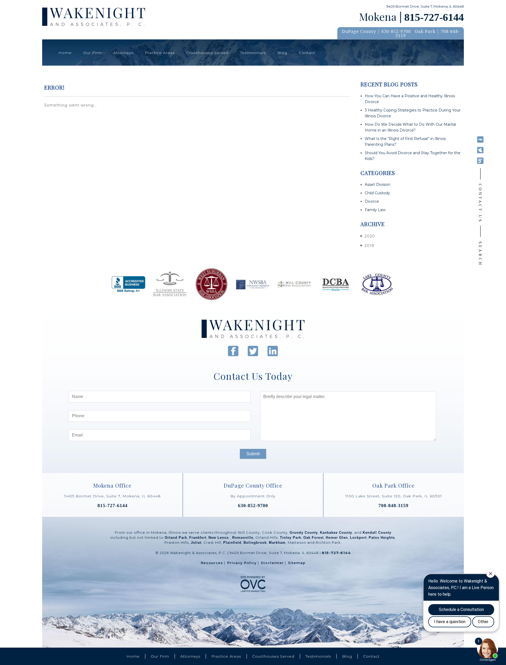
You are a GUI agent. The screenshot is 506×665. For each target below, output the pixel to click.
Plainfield (232, 543)
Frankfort (197, 538)
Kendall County (377, 533)
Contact (307, 52)
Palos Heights (382, 538)
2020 (368, 236)
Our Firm (92, 52)
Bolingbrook (255, 543)
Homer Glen (337, 538)
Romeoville (242, 538)
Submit (253, 454)
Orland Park (176, 538)
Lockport (358, 538)
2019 (367, 245)
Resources (212, 563)
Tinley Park (290, 538)
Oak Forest (313, 538)
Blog (282, 52)
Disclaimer (272, 563)
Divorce (372, 201)
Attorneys (123, 52)
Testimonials (253, 52)
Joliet (196, 543)
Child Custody (377, 193)
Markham (277, 543)
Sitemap (296, 563)
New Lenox (219, 538)
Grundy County (304, 533)
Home (65, 52)
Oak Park (425, 31)
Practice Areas (160, 52)
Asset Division (377, 184)
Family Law (375, 209)
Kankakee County (336, 533)
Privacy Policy (242, 563)
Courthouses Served (207, 52)
